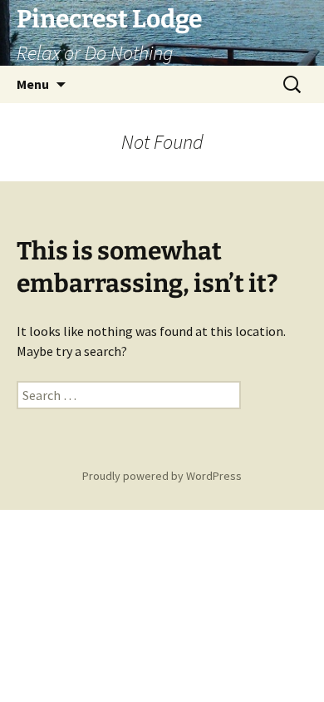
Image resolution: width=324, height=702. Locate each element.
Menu (33, 84)
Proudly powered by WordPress (162, 475)
